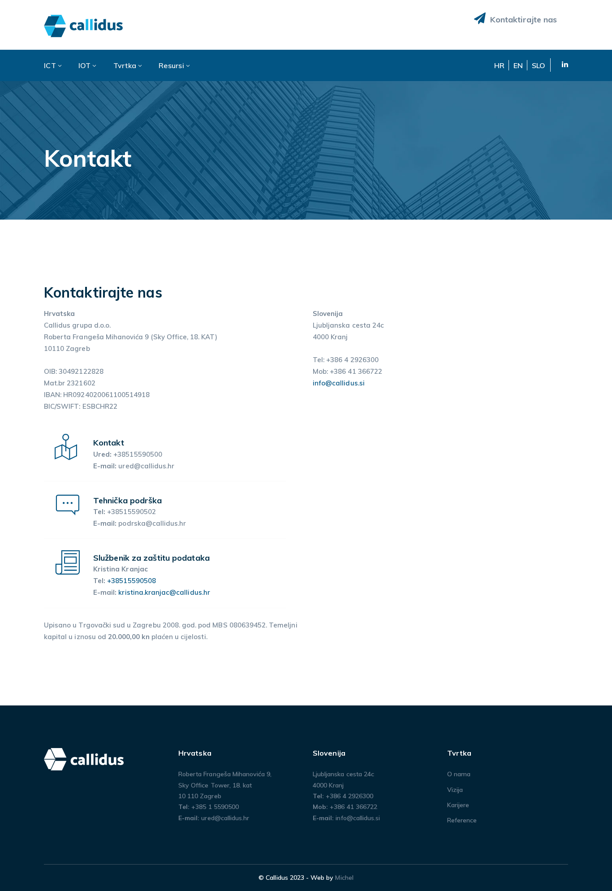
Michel (344, 878)
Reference (462, 820)
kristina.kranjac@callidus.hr (164, 592)
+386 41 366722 (353, 807)
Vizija (455, 790)
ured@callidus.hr (225, 818)
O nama (458, 774)
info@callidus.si (339, 383)
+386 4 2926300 (349, 796)
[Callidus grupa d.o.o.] (84, 25)
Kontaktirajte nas (522, 19)
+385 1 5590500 (215, 807)
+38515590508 (131, 580)
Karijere (458, 805)
